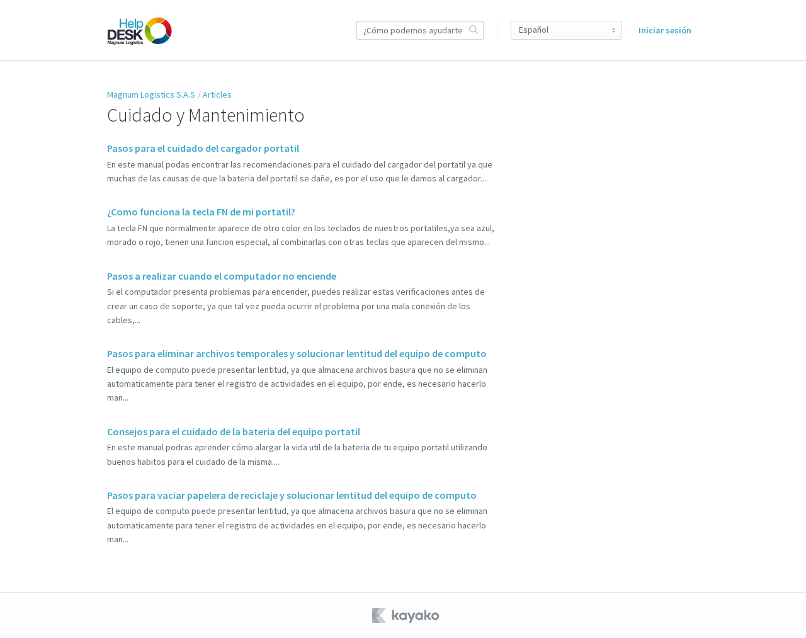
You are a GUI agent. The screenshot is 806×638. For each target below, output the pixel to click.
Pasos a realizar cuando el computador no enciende (221, 276)
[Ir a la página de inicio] (140, 30)
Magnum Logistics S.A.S (151, 94)
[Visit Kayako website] (406, 615)
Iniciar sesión (665, 30)
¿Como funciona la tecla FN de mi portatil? (201, 211)
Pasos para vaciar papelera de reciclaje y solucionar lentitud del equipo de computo (292, 495)
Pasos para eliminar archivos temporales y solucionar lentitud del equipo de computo (297, 353)
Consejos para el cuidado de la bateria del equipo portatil (233, 431)
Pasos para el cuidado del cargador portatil (203, 148)
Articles (217, 94)
